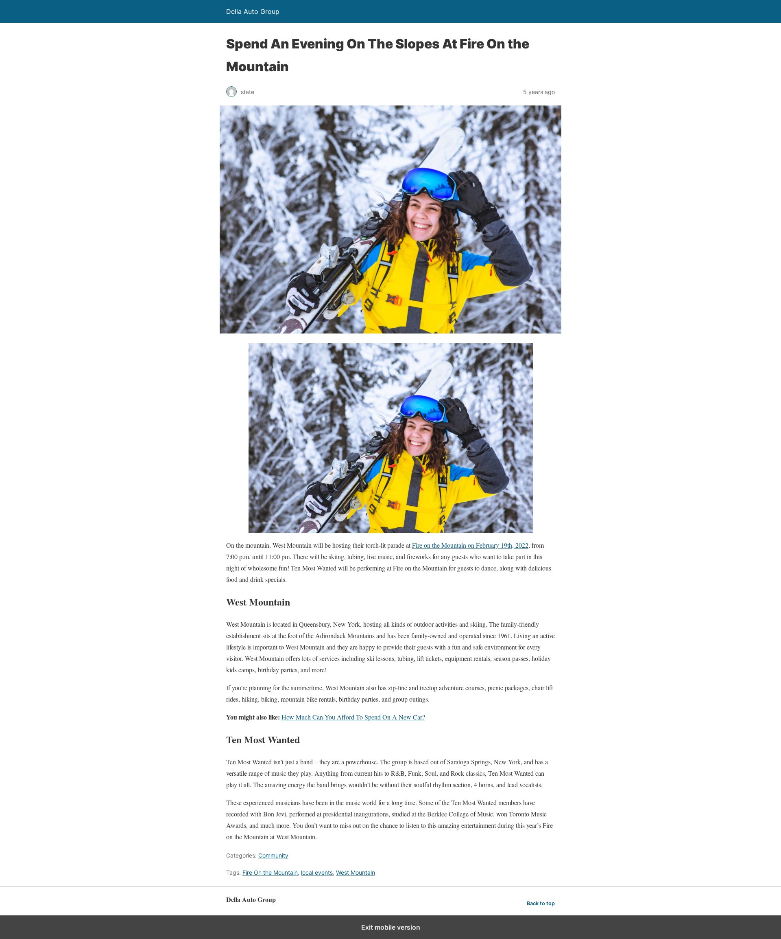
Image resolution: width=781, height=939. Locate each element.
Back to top (541, 903)
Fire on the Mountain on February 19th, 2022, (471, 545)
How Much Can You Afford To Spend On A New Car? (353, 717)
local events (317, 872)
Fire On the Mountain (270, 872)
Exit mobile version (390, 927)
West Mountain (355, 872)
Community (273, 855)
